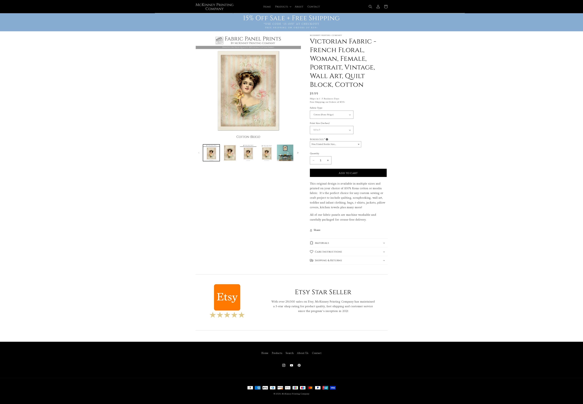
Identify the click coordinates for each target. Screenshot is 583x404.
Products (277, 353)
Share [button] (317, 230)
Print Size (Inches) (320, 123)
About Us (303, 353)
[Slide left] (199, 152)
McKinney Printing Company (295, 394)
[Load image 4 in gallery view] (266, 152)
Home (264, 353)
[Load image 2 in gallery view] (230, 152)
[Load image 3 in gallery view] (248, 152)
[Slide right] (297, 152)
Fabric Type (316, 108)
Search (290, 353)
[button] (283, 6)
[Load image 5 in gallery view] (285, 152)
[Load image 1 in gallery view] (211, 152)
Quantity (314, 153)
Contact (317, 353)
